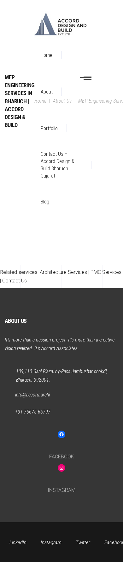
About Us (62, 101)
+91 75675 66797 (32, 412)
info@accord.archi (32, 395)
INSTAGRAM (61, 490)
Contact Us (14, 281)
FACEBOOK (61, 457)
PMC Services (106, 272)
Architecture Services (63, 272)
